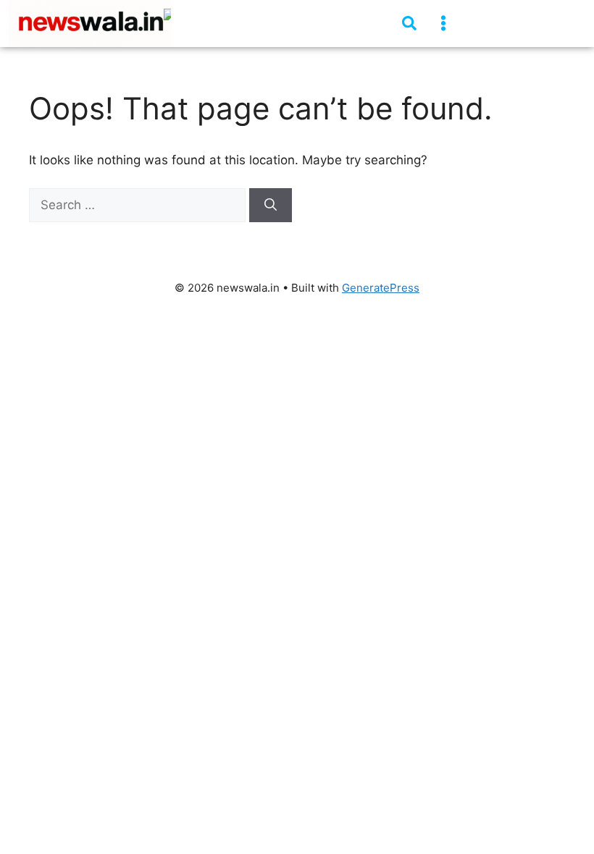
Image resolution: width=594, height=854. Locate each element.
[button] (443, 23)
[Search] (270, 205)
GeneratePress (380, 288)
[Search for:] (139, 205)
